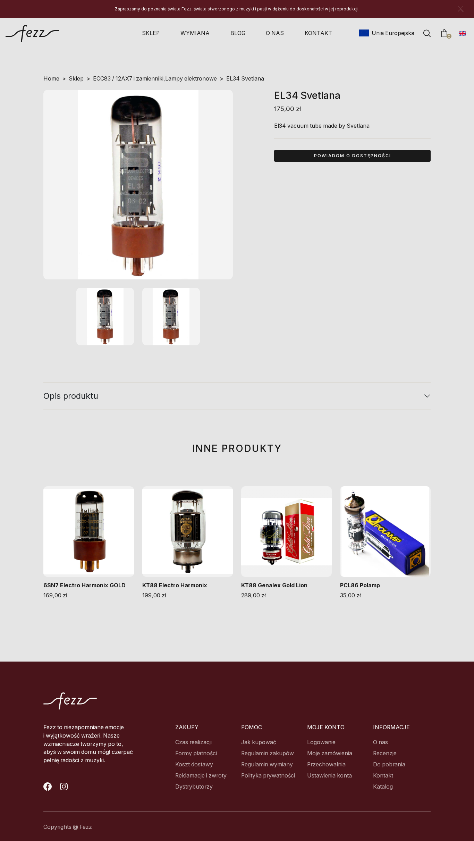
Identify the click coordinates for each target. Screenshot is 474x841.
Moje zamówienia (329, 753)
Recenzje (385, 753)
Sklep (151, 33)
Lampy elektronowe (191, 78)
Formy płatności (196, 753)
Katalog (383, 786)
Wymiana (195, 33)
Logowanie (321, 742)
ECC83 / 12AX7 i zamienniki (128, 78)
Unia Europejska (390, 33)
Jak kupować (258, 742)
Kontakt (318, 33)
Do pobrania (389, 764)
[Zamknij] (460, 9)
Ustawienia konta (329, 775)
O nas (275, 33)
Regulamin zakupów (267, 753)
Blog (237, 33)
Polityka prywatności (268, 775)
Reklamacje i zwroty (201, 775)
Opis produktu (70, 396)
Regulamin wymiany (267, 764)
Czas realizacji (193, 742)
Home (51, 78)
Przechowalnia (326, 764)
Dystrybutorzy (194, 786)
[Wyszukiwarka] (427, 33)
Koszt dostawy (194, 764)
